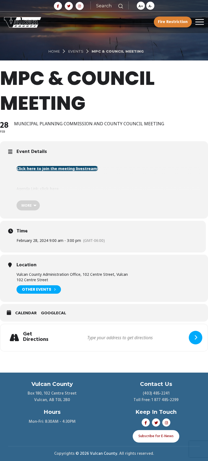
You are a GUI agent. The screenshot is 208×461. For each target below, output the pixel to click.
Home (54, 51)
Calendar (26, 313)
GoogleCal (53, 313)
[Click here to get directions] (195, 337)
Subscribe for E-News (156, 436)
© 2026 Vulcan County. (97, 453)
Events (75, 51)
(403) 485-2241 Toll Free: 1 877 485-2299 (156, 396)
